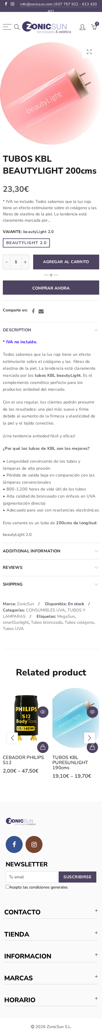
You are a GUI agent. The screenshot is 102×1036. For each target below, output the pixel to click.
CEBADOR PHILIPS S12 (23, 760)
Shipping (13, 584)
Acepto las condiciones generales (38, 887)
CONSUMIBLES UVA (45, 610)
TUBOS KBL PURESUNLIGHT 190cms (70, 762)
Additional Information (31, 551)
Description (17, 330)
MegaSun (66, 616)
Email (41, 311)
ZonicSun (25, 604)
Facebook (33, 311)
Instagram (34, 844)
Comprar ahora (51, 288)
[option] (51, 93)
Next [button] (89, 738)
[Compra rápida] (42, 747)
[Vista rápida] (42, 712)
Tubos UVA (13, 628)
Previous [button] (12, 738)
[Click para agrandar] (89, 51)
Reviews (12, 567)
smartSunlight (16, 622)
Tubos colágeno (79, 622)
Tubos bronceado (46, 622)
